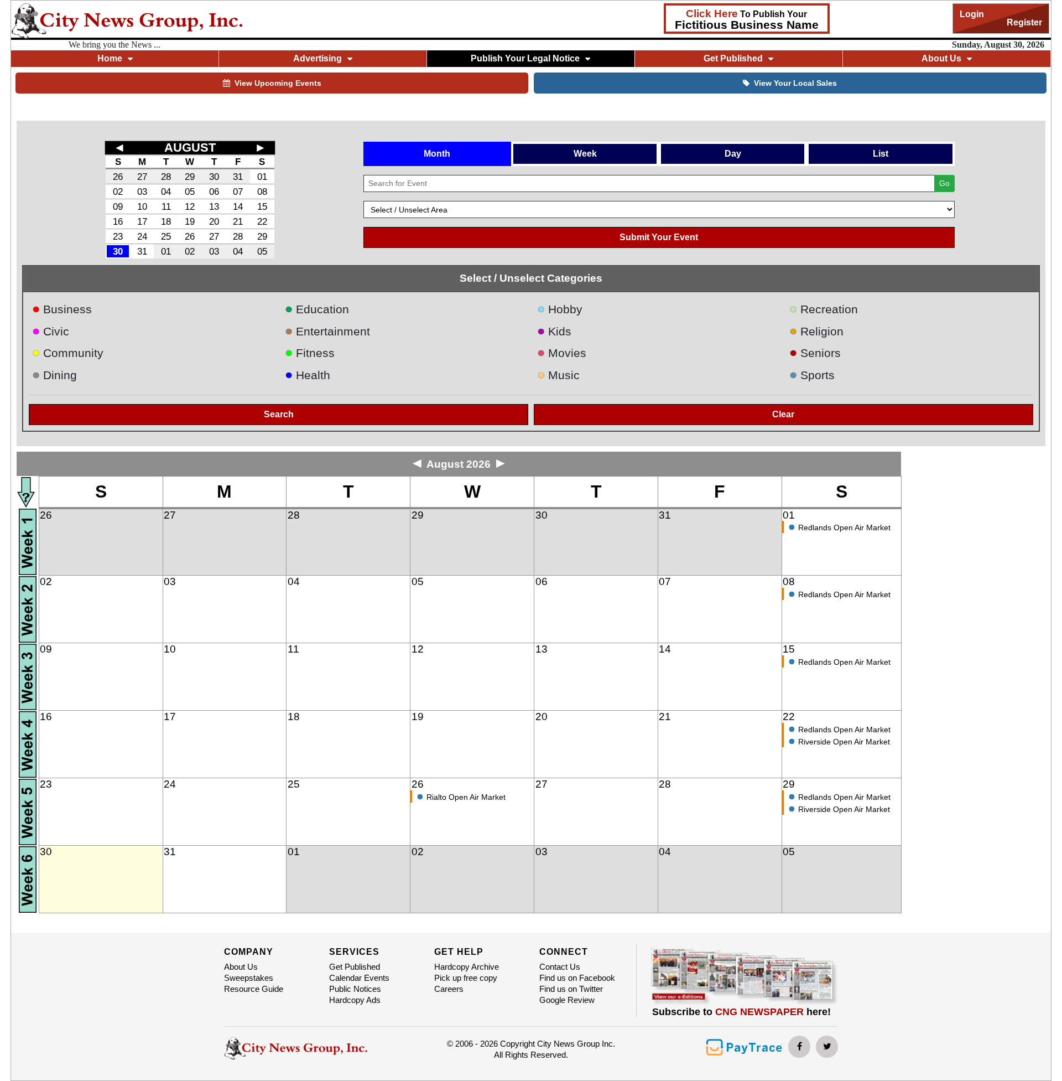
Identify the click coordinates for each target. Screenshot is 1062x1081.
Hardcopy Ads (355, 1000)
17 (142, 221)
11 (166, 206)
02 (118, 191)
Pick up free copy (465, 977)
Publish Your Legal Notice (525, 58)
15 (262, 206)
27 (142, 177)
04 (166, 191)
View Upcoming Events (278, 83)
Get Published (354, 966)
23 (118, 236)
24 (142, 236)
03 (142, 191)
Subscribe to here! (741, 1011)
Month (437, 153)
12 (190, 206)
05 (190, 191)
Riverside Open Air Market (844, 741)
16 (118, 221)
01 (262, 177)
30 (214, 177)
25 (166, 236)
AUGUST (190, 147)
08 (262, 191)
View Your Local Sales (795, 83)
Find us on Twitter (571, 989)
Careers (449, 989)
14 (238, 206)
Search (279, 414)
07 (238, 191)
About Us (241, 966)
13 (214, 206)
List (880, 153)
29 (190, 177)
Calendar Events (359, 977)
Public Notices (355, 989)
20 (214, 221)
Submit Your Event (659, 237)
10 (142, 206)
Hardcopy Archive (466, 966)
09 (118, 206)
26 (118, 177)
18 (166, 221)
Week (585, 153)
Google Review (567, 1000)
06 (214, 191)
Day (733, 153)
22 (262, 221)
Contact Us (559, 966)
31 (238, 177)
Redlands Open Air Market (844, 527)
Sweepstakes (248, 977)
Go (944, 183)
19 (190, 221)
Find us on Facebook (577, 977)
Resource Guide (253, 989)
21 (238, 221)
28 (166, 177)
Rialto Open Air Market (466, 797)
